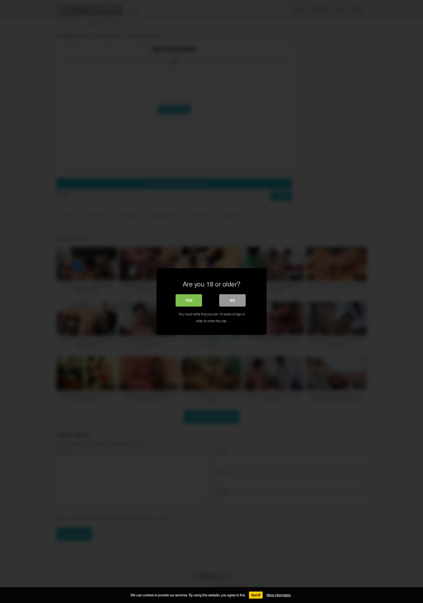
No (232, 300)
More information (279, 594)
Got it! (255, 594)
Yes (189, 300)
